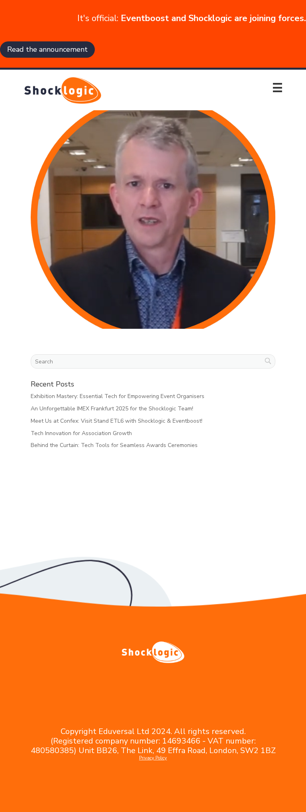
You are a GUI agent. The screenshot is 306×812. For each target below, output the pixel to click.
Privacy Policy (153, 758)
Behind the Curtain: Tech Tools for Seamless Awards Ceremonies (114, 445)
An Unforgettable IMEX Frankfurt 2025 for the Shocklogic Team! (112, 408)
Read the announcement (47, 49)
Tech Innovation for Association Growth (81, 433)
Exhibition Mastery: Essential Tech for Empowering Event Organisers (117, 396)
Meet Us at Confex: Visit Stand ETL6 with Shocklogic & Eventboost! (116, 421)
